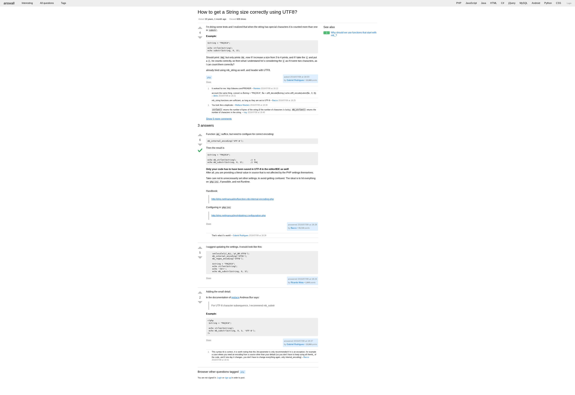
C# (502, 3)
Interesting (27, 3)
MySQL (524, 3)
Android (536, 3)
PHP (458, 3)
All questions (47, 3)
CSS (558, 3)
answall (9, 3)
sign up (228, 378)
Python (548, 3)
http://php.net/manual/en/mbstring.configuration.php (238, 215)
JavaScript (471, 3)
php (209, 77)
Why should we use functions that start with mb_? (351, 34)
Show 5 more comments (219, 119)
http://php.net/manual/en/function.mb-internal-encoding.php (242, 199)
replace (235, 297)
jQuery (511, 3)
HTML (493, 3)
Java (483, 3)
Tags (63, 3)
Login (219, 378)
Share (208, 82)
